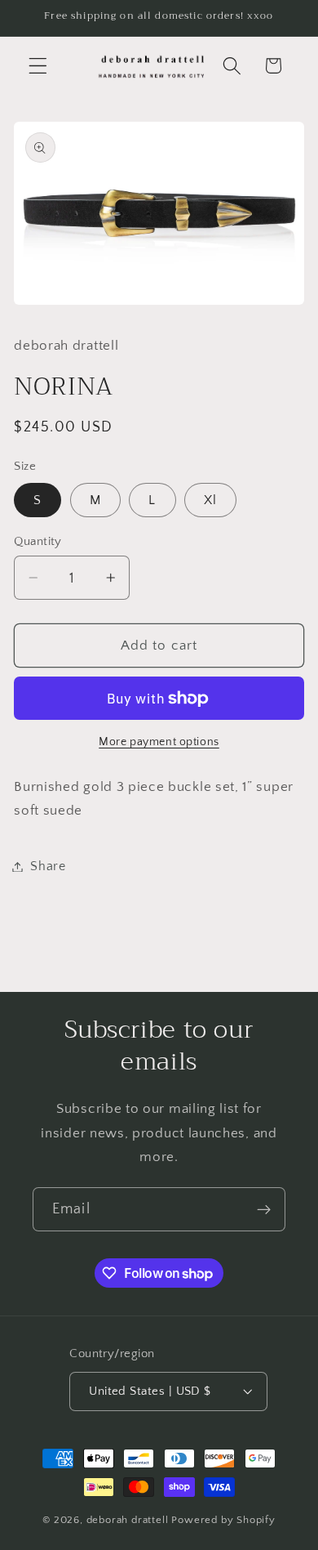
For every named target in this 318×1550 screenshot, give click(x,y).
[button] (38, 66)
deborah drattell (127, 1519)
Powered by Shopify (223, 1519)
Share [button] (47, 866)
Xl (210, 500)
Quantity (38, 541)
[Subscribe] (264, 1209)
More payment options (159, 741)
